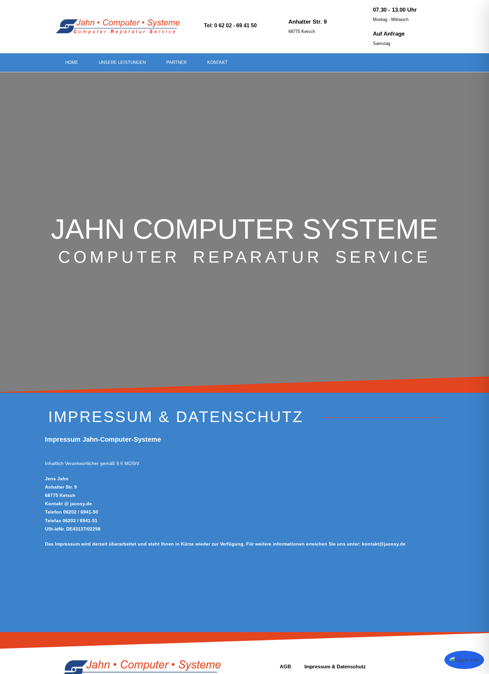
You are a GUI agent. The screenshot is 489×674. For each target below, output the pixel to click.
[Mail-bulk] (388, 62)
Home (71, 62)
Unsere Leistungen (122, 62)
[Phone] (370, 62)
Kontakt (217, 62)
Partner (176, 62)
